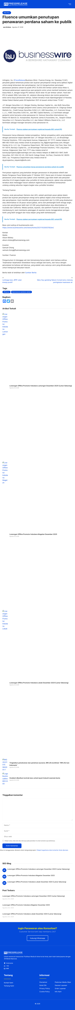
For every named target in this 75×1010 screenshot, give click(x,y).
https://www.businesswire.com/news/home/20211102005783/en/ (28, 228)
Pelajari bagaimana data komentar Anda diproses (52, 850)
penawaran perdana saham (22, 292)
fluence (7, 292)
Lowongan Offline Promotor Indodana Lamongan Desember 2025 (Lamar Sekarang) (40, 386)
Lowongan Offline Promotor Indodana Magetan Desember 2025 (33, 534)
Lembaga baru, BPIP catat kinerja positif (12, 281)
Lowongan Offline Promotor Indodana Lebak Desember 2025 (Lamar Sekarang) (38, 683)
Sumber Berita (30, 273)
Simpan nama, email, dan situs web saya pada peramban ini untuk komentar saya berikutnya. (30, 841)
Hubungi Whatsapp (37, 938)
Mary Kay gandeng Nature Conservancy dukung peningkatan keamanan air (55, 281)
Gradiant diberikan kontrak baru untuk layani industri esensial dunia (34, 778)
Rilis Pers (7, 13)
